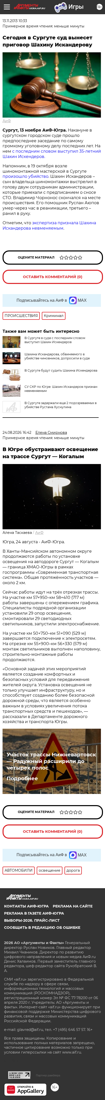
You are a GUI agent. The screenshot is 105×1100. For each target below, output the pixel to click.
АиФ (7, 121)
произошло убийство (25, 176)
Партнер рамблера (48, 1075)
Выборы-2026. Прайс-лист (32, 920)
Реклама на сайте (73, 906)
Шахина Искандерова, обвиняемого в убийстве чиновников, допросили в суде (57, 356)
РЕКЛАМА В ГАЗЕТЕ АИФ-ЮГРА (34, 913)
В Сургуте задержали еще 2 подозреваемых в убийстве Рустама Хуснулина (60, 405)
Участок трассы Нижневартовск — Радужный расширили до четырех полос (51, 761)
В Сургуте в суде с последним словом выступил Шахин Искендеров (54, 340)
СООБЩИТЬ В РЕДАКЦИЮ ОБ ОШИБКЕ (42, 927)
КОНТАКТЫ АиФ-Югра (26, 906)
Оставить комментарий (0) (52, 277)
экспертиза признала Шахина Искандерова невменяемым (49, 225)
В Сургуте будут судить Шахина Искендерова (60, 370)
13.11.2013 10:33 (15, 21)
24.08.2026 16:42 (17, 432)
